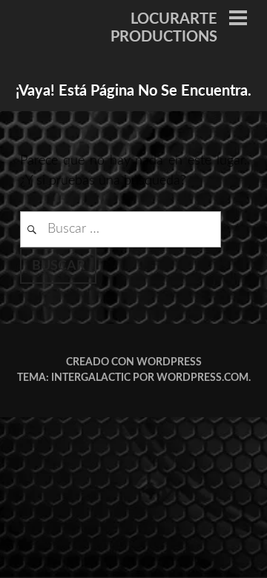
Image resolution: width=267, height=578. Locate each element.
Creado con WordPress (134, 362)
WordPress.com (202, 378)
